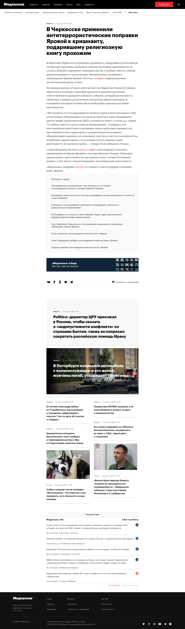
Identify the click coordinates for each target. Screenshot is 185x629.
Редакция (51, 608)
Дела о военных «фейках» (98, 12)
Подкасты (89, 4)
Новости (34, 4)
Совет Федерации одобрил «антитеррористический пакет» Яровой (84, 240)
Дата (78, 4)
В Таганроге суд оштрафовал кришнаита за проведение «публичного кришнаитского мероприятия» (85, 206)
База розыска (107, 608)
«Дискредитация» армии (53, 12)
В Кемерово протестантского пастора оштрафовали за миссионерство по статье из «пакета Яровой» (92, 196)
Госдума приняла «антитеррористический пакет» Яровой (79, 247)
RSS (71, 598)
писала (79, 167)
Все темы (133, 12)
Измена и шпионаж (13, 12)
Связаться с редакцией (127, 281)
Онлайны (57, 4)
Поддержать (164, 4)
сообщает (99, 78)
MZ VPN (104, 598)
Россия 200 (106, 603)
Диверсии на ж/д (75, 12)
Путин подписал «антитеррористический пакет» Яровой (79, 233)
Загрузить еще (92, 514)
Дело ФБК (117, 12)
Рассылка (72, 603)
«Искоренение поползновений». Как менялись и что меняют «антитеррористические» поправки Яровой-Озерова (81, 187)
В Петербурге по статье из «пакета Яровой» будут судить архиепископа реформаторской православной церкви (86, 216)
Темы (49, 598)
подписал (82, 150)
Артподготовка (32, 12)
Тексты (69, 4)
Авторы (50, 603)
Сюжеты (46, 4)
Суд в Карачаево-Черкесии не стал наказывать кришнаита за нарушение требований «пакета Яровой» (87, 225)
